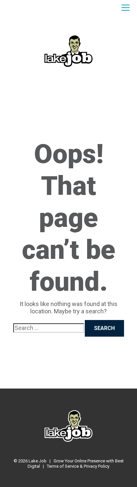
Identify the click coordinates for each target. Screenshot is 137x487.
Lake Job (38, 460)
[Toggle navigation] (125, 8)
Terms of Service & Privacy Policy (78, 466)
